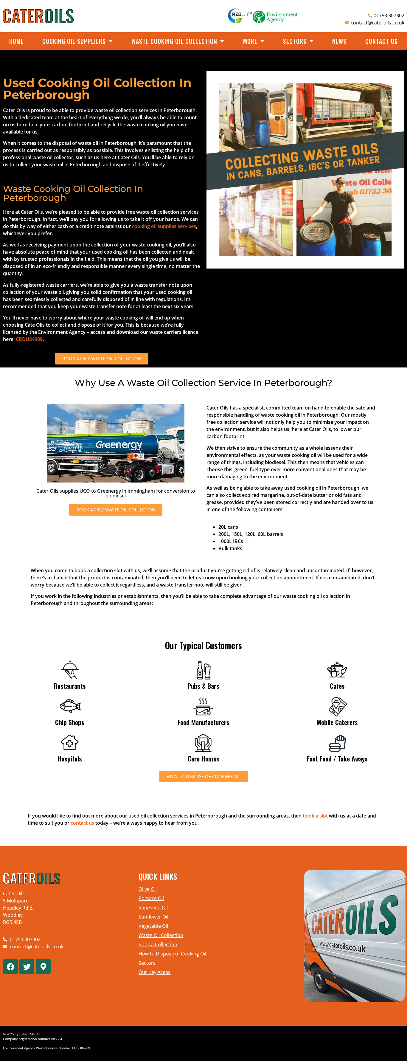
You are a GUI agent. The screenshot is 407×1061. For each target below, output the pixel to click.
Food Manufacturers (203, 722)
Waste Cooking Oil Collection (174, 41)
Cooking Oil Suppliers (74, 41)
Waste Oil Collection (161, 935)
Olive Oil (148, 889)
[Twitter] (26, 966)
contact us (82, 823)
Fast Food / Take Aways (337, 758)
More (250, 41)
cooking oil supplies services (164, 226)
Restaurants (70, 686)
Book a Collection (158, 944)
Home (16, 41)
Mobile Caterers (337, 722)
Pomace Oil (151, 898)
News (339, 41)
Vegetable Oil (153, 926)
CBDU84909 (29, 339)
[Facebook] (10, 966)
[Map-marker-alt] (43, 966)
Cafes (337, 686)
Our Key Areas (154, 972)
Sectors (295, 41)
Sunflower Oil (153, 917)
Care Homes (203, 758)
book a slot (315, 815)
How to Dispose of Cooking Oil (172, 954)
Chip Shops (69, 722)
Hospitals (70, 758)
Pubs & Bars (203, 686)
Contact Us (381, 41)
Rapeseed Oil (153, 907)
